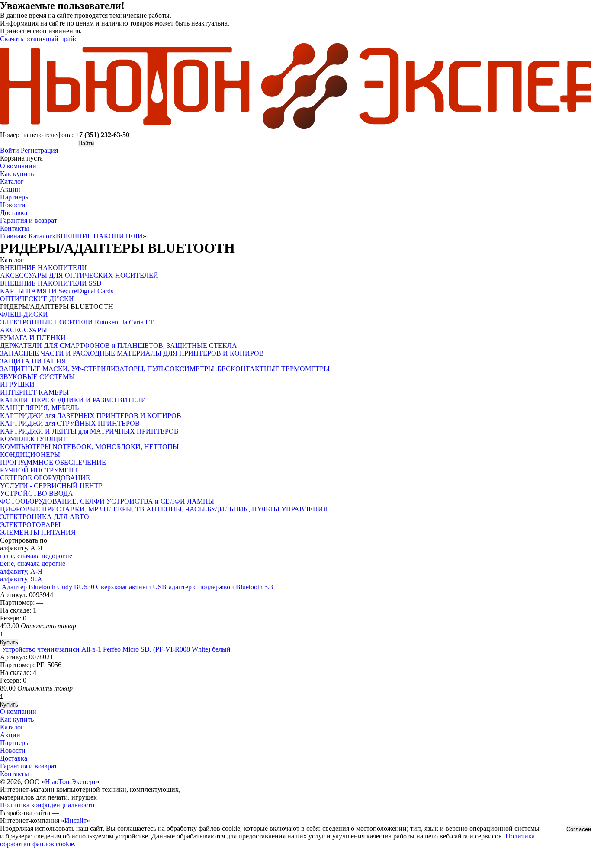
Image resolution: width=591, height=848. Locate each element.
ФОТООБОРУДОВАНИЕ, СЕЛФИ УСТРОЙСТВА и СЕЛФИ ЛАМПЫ (107, 501)
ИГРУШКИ (17, 384)
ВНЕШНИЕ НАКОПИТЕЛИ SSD (51, 283)
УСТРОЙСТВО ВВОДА (36, 493)
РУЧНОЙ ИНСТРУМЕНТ (39, 470)
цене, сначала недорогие (36, 555)
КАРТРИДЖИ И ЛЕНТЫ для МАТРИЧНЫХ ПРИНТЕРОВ (89, 431)
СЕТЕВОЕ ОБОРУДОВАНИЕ (45, 478)
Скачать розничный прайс (38, 38)
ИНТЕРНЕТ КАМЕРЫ (34, 392)
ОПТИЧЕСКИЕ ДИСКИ (37, 298)
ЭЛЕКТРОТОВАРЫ (30, 524)
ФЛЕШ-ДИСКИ (24, 314)
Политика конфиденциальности (47, 805)
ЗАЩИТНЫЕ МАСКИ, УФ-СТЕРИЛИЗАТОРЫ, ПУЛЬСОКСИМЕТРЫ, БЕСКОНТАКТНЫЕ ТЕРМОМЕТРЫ (165, 369)
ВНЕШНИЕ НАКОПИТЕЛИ (99, 236)
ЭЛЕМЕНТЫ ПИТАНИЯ (38, 532)
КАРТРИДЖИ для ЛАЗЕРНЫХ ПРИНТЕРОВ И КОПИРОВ (90, 415)
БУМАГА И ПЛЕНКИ (33, 337)
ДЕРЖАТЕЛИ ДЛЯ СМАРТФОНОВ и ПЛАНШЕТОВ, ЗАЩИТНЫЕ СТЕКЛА (118, 345)
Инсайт (75, 820)
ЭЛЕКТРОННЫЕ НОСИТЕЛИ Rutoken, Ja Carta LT (77, 322)
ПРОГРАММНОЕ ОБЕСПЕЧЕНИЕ (53, 462)
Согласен (578, 829)
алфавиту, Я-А (21, 579)
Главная (11, 236)
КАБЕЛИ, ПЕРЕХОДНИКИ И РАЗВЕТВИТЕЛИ (73, 400)
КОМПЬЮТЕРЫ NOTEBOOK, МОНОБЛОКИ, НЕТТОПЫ (89, 446)
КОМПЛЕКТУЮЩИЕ (33, 439)
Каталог (40, 236)
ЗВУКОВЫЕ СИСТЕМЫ (37, 376)
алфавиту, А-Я (21, 571)
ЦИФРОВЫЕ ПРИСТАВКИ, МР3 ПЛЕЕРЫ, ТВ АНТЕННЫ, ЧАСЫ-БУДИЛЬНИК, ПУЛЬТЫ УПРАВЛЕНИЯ (164, 509)
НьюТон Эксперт (70, 781)
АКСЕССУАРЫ (23, 330)
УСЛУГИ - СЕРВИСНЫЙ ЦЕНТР (51, 485)
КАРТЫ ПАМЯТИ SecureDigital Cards (56, 291)
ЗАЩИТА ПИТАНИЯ (33, 361)
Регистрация (39, 150)
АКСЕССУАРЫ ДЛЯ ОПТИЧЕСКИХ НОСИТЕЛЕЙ (79, 275)
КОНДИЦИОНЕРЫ (30, 454)
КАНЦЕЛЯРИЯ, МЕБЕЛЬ (39, 407)
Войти (9, 150)
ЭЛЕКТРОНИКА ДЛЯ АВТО (44, 516)
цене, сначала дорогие (32, 563)
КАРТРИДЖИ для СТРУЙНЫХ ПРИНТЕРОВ (70, 423)
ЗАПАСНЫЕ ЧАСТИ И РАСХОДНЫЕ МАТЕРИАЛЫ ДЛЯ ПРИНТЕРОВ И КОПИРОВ (132, 353)
